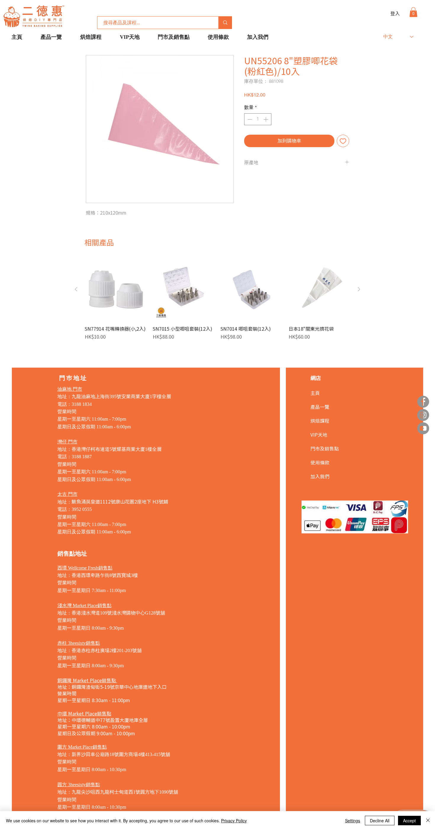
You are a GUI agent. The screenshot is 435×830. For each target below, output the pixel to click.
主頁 (315, 392)
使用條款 (319, 462)
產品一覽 (319, 406)
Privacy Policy (234, 820)
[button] (413, 12)
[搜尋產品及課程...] (225, 23)
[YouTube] (423, 428)
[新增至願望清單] (343, 141)
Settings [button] (352, 820)
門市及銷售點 (324, 448)
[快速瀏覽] (116, 289)
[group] (217, 302)
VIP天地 (318, 434)
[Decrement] (249, 119)
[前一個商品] (76, 289)
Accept (409, 820)
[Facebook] (423, 402)
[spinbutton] (257, 119)
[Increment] (266, 119)
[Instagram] (423, 415)
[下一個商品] (358, 289)
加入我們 (319, 476)
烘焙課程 (319, 420)
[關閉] (427, 820)
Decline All (379, 820)
